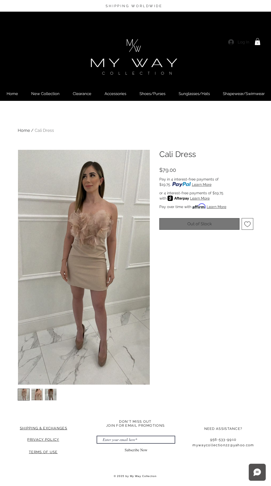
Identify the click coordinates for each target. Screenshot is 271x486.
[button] (257, 41)
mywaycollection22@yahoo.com (223, 445)
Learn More (201, 184)
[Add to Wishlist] (247, 224)
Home (24, 130)
